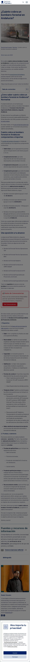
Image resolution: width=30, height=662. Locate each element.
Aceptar (15, 653)
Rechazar (15, 657)
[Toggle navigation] (26, 2)
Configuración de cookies (10, 642)
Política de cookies (12, 646)
